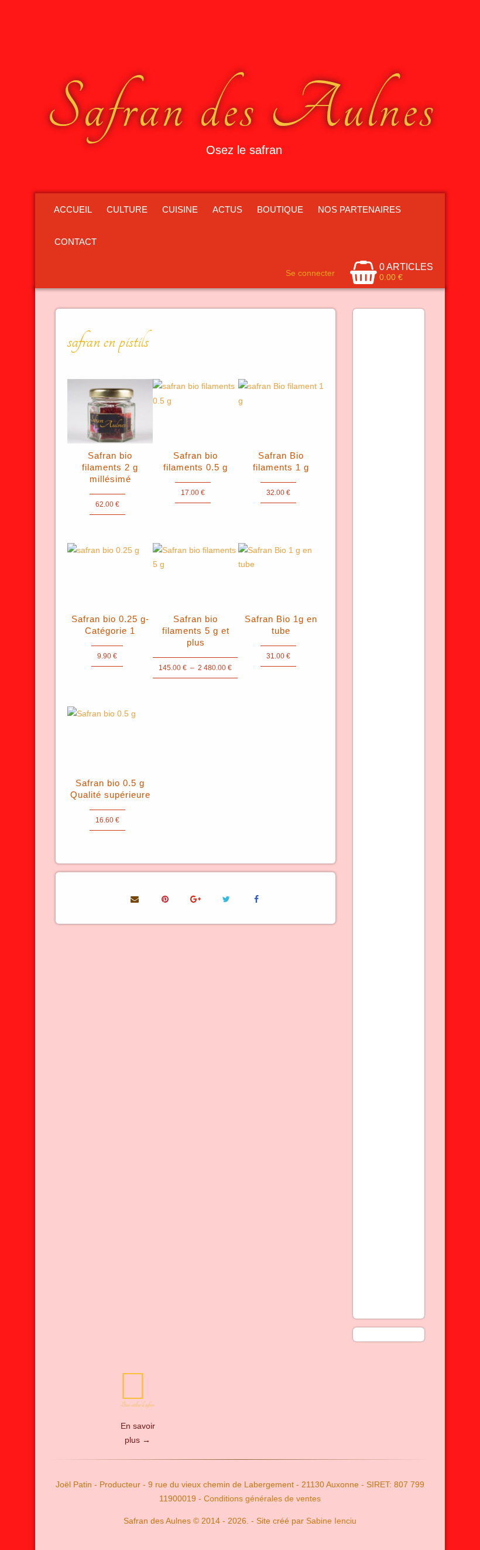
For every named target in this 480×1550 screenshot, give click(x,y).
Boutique (280, 209)
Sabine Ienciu (331, 1520)
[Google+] (195, 898)
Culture (127, 209)
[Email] (135, 898)
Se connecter (310, 273)
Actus (227, 209)
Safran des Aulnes (241, 108)
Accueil (73, 209)
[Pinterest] (165, 898)
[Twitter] (226, 898)
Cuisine (180, 209)
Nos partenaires (359, 209)
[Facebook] (256, 898)
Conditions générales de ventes (262, 1498)
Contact (75, 242)
